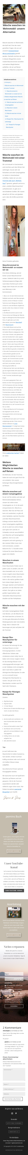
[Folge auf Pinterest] (16, 1113)
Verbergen (7, 82)
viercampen (6, 1031)
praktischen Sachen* (13, 453)
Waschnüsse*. (10, 325)
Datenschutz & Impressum (14, 1150)
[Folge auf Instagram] (12, 1113)
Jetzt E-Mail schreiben (14, 1123)
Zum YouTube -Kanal (14, 890)
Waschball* (19, 322)
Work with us (14, 1131)
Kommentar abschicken (13, 1099)
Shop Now (13, 935)
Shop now (13, 851)
